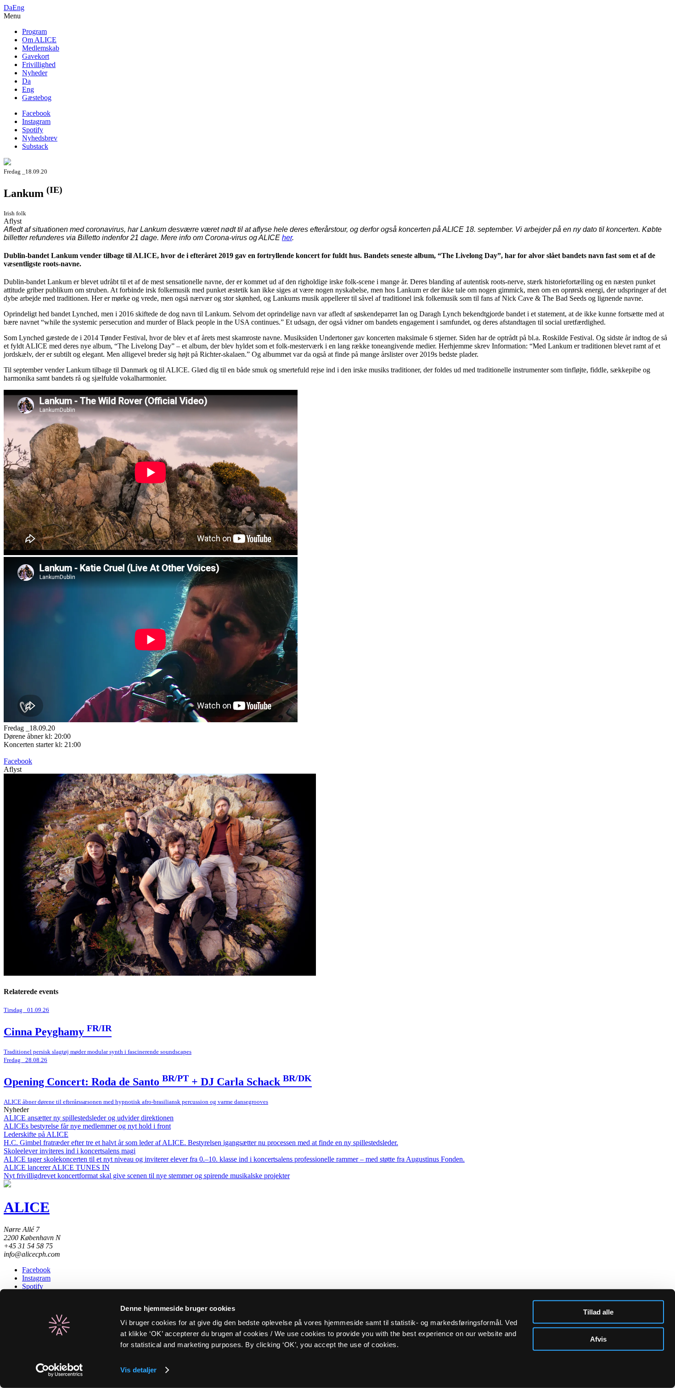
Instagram (36, 121)
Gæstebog (36, 97)
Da (8, 7)
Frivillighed (39, 64)
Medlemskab (40, 48)
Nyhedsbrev (39, 138)
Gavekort (35, 56)
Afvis (598, 1339)
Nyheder (34, 73)
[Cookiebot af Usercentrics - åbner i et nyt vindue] (59, 1370)
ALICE (27, 1207)
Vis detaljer (138, 1370)
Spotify (32, 130)
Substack (35, 146)
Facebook (36, 113)
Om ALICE (39, 40)
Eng (18, 7)
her (287, 238)
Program (34, 31)
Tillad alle (598, 1312)
